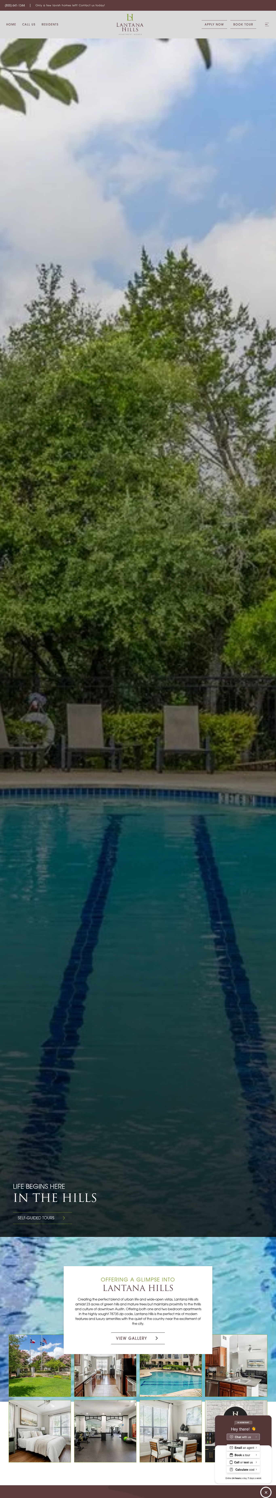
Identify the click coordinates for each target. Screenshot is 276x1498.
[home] (130, 24)
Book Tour (243, 24)
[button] (267, 24)
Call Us (29, 24)
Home (11, 24)
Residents (50, 24)
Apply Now (214, 24)
